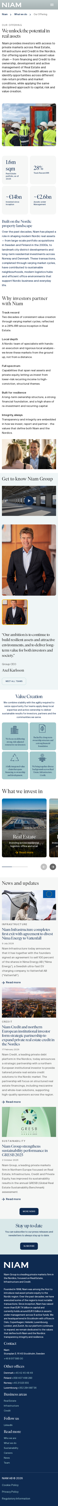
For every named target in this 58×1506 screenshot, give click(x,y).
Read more (13, 982)
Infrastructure (11, 1406)
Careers (8, 1453)
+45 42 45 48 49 (23, 1373)
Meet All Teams (14, 681)
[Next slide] (53, 867)
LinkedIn (8, 1425)
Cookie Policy (10, 1485)
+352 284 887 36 (27, 1388)
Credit (7, 1411)
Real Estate (10, 1401)
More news (29, 1212)
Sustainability (11, 1448)
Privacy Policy (10, 1492)
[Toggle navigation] (52, 4)
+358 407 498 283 (22, 1378)
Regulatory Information (16, 1499)
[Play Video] (29, 501)
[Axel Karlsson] (15, 612)
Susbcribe (29, 1246)
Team (7, 1463)
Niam (5, 14)
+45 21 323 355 (20, 1383)
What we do (20, 14)
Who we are (10, 1438)
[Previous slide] (44, 867)
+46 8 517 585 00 (14, 1359)
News (7, 1458)
